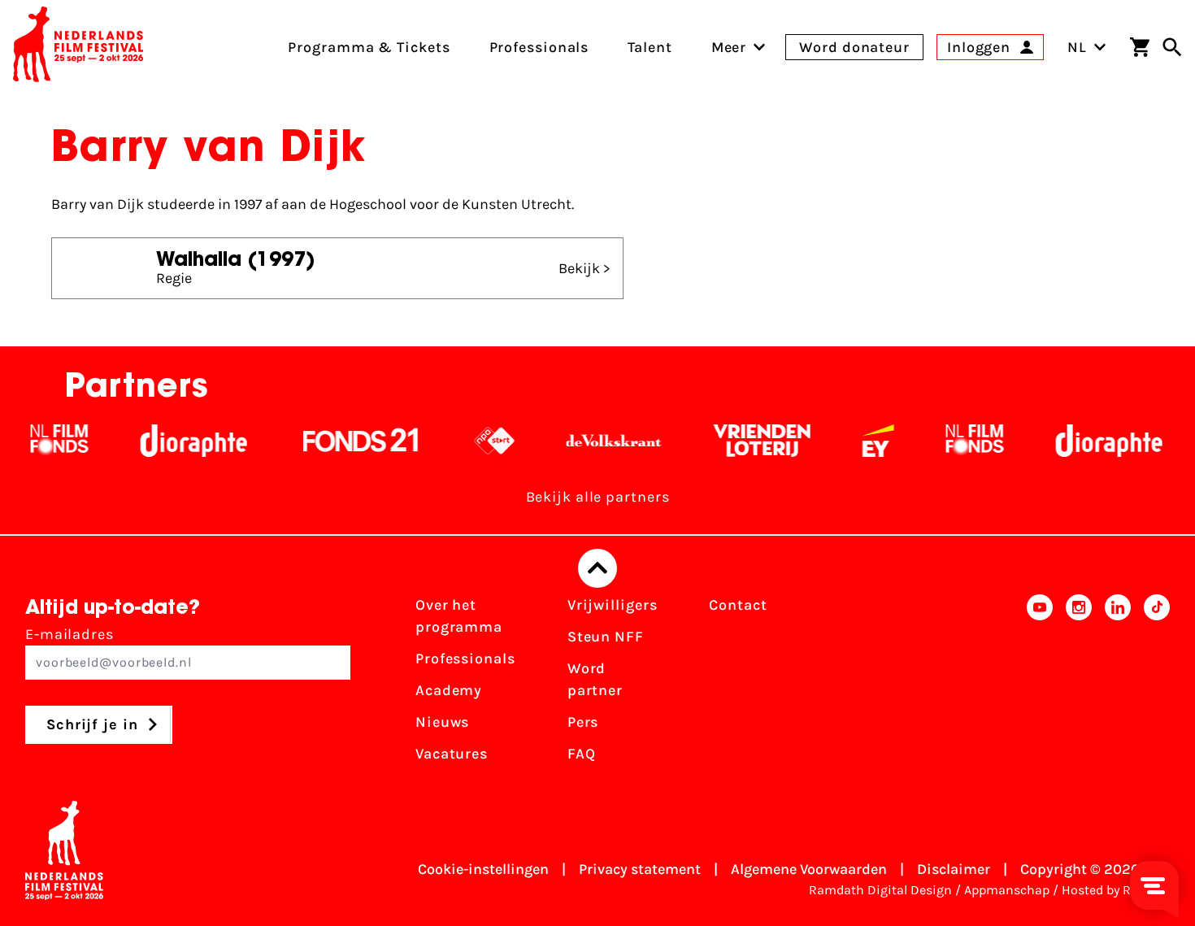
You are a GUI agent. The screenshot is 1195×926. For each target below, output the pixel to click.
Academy (448, 690)
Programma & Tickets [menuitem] (369, 47)
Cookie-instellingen (483, 869)
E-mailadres (69, 634)
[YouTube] (1040, 684)
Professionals (465, 658)
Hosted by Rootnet (1116, 890)
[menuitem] (729, 47)
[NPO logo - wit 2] (465, 440)
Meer (729, 47)
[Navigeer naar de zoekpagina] (1172, 47)
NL (1077, 47)
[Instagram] (1079, 684)
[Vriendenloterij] (732, 440)
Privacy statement (640, 869)
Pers (583, 722)
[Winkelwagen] (1139, 47)
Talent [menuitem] (649, 47)
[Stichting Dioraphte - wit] (164, 440)
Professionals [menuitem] (539, 47)
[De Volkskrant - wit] (584, 440)
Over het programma (458, 616)
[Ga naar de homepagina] (78, 47)
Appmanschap (1006, 890)
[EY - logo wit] (848, 440)
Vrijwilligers (612, 605)
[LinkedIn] (1118, 684)
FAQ (581, 754)
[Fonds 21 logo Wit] (331, 440)
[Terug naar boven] (597, 568)
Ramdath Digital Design (880, 890)
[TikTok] (1157, 684)
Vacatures (451, 754)
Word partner (595, 679)
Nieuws (442, 722)
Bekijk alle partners (598, 497)
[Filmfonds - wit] (30, 440)
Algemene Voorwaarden (809, 869)
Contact (738, 605)
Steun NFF (605, 637)
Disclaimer (953, 869)
